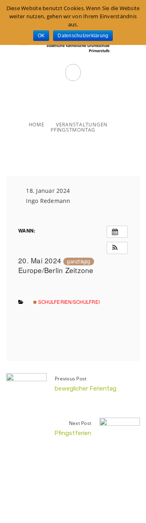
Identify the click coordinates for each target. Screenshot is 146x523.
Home (37, 124)
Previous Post (70, 378)
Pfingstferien (72, 433)
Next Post (80, 423)
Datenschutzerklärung (83, 35)
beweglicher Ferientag (85, 388)
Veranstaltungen (81, 124)
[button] (117, 248)
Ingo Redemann (48, 201)
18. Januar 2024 (48, 190)
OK (41, 35)
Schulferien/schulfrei (68, 302)
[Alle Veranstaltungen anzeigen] (117, 232)
